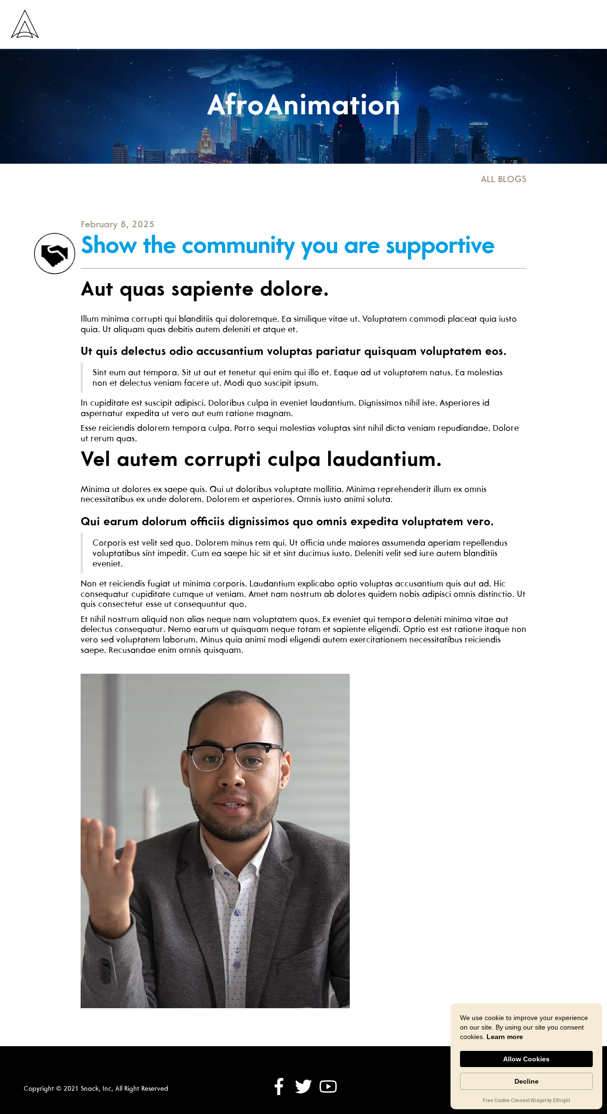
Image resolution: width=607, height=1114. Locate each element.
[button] (409, 24)
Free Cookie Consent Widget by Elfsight (526, 1101)
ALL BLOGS (503, 179)
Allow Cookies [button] (526, 1059)
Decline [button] (527, 1081)
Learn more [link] (505, 1036)
